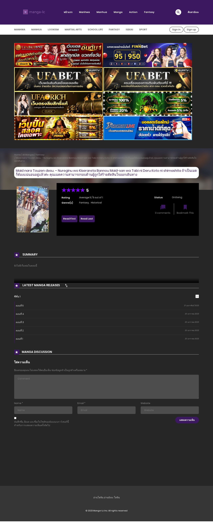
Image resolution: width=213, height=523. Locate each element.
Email (80, 403)
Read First (69, 218)
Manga (118, 12)
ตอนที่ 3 (20, 322)
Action (133, 12)
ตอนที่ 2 (20, 330)
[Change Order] (66, 285)
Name (17, 403)
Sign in (176, 29)
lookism (53, 29)
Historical (96, 202)
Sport (143, 29)
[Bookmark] (185, 207)
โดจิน (117, 497)
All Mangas (28, 154)
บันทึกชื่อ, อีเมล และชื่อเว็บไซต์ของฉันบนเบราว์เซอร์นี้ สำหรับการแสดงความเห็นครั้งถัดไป (41, 423)
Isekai (129, 29)
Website (145, 403)
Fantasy (149, 12)
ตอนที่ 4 (20, 314)
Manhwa (84, 12)
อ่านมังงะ (108, 497)
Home (17, 154)
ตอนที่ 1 (19, 338)
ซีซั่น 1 (17, 296)
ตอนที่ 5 (20, 305)
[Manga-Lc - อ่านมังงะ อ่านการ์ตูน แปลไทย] (33, 12)
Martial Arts (73, 29)
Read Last (87, 218)
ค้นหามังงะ (193, 12)
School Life (95, 29)
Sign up (191, 29)
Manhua (102, 12)
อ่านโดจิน (98, 497)
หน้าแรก (68, 12)
